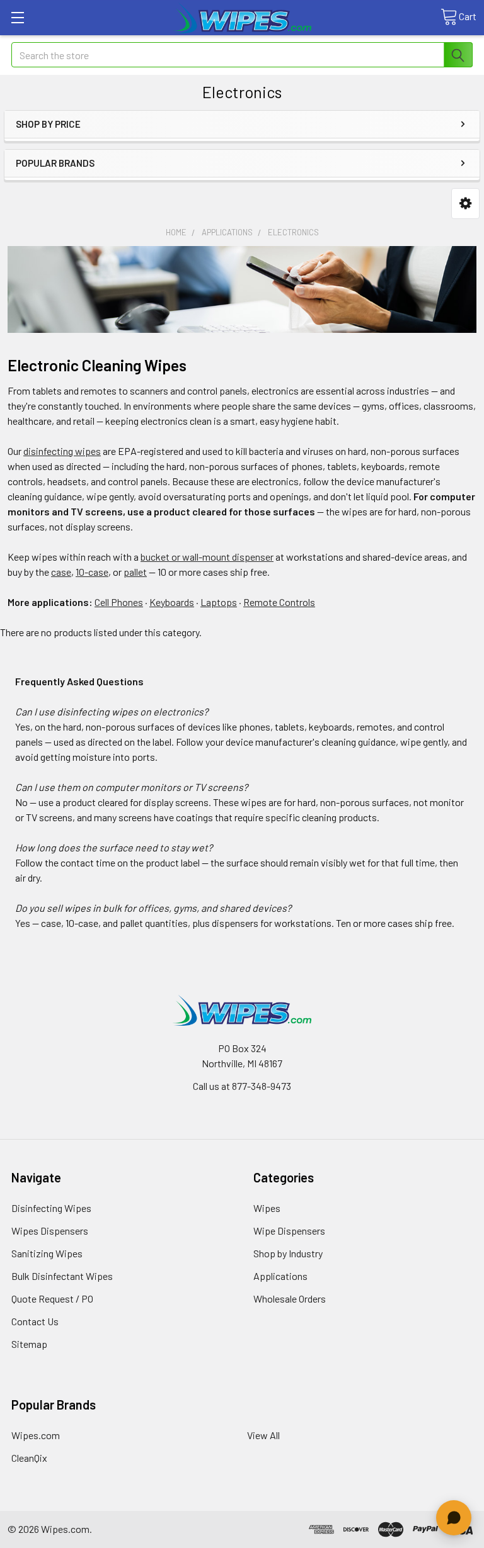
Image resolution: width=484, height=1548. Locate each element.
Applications (280, 1276)
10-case (92, 572)
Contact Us (35, 1321)
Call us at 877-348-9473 (242, 1086)
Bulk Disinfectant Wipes (62, 1276)
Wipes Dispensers (49, 1231)
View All (263, 1435)
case (61, 572)
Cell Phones (119, 602)
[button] (465, 203)
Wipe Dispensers (289, 1231)
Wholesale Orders (289, 1298)
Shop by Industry (288, 1253)
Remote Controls (279, 602)
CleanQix (29, 1458)
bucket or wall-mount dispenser (207, 557)
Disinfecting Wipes (51, 1208)
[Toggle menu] (17, 17)
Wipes (266, 1208)
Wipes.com (35, 1435)
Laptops (218, 602)
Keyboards (171, 602)
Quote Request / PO (52, 1298)
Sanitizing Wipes (47, 1253)
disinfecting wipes (62, 451)
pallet (135, 572)
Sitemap (29, 1344)
